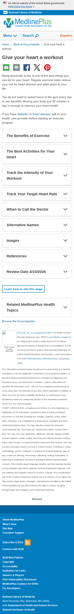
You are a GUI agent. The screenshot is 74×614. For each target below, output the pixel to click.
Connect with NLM (13, 549)
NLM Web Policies (12, 557)
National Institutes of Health (18, 609)
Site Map (7, 528)
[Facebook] (27, 67)
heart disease (41, 114)
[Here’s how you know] (37, 5)
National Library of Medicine (25, 12)
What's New (9, 524)
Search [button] (28, 35)
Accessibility (10, 566)
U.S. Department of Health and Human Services (30, 605)
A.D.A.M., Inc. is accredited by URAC (34, 333)
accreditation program (59, 337)
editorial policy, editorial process (43, 358)
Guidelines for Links (14, 570)
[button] (65, 136)
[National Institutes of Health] (6, 12)
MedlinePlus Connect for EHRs (20, 583)
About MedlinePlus (13, 519)
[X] (37, 67)
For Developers (11, 588)
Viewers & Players (13, 575)
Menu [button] (7, 35)
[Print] (16, 67)
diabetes (22, 114)
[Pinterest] (47, 67)
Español (66, 35)
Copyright (8, 561)
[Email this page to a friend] (6, 67)
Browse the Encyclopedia (18, 321)
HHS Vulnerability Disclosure (19, 579)
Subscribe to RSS (12, 542)
